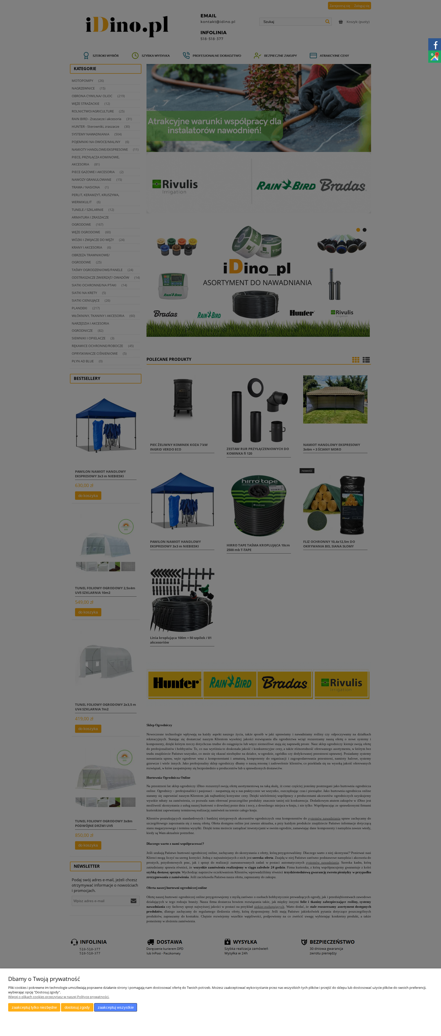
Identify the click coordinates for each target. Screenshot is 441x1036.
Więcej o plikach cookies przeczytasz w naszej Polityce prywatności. (58, 996)
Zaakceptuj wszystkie (116, 1007)
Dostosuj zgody (77, 1007)
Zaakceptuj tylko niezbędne (34, 1007)
